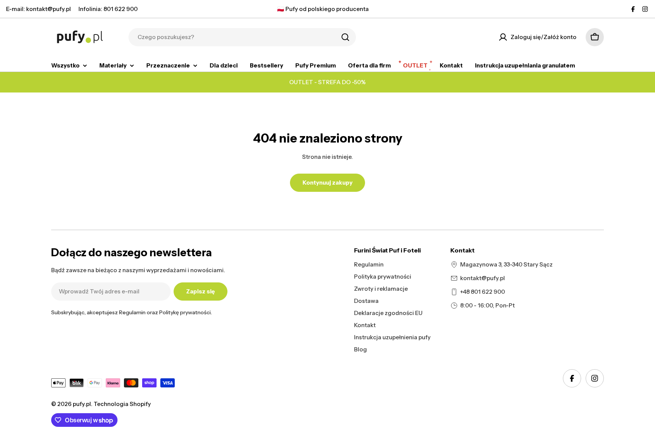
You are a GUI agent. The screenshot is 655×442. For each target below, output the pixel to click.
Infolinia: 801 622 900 (108, 9)
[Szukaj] (345, 37)
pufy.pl (82, 404)
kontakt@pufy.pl (482, 278)
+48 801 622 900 (482, 291)
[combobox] (242, 37)
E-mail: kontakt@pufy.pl (38, 9)
